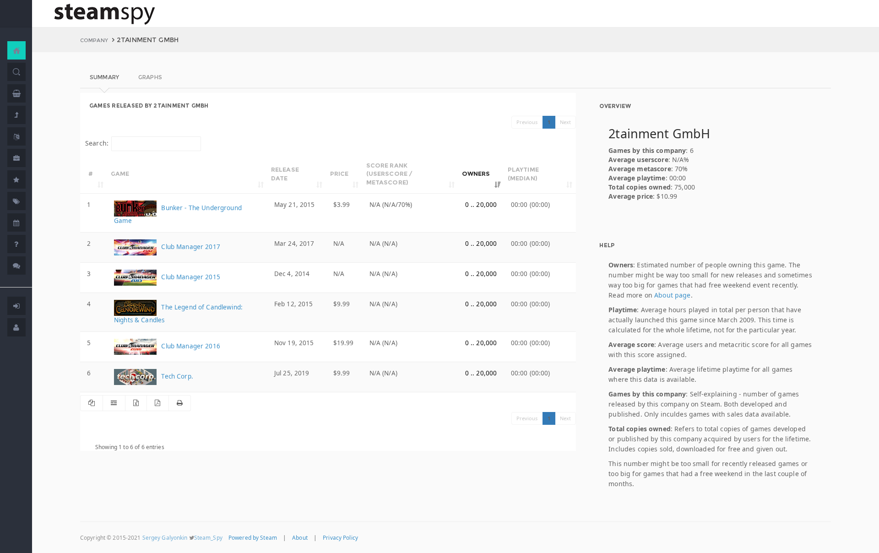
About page (672, 295)
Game (120, 173)
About (300, 537)
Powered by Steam (252, 537)
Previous (527, 122)
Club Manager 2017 (189, 247)
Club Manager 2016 (189, 346)
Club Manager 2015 (189, 277)
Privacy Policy (340, 537)
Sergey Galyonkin (165, 537)
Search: (97, 143)
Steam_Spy (208, 537)
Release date (285, 174)
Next (565, 122)
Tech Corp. (176, 376)
